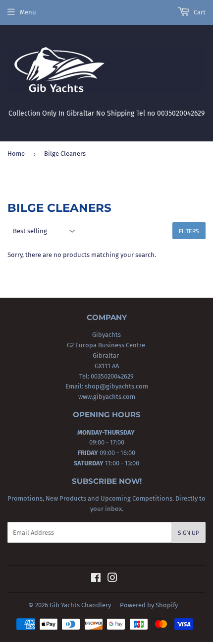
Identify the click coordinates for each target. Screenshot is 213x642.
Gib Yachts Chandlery (80, 605)
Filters (189, 231)
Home (16, 153)
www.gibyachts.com (106, 396)
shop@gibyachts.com (115, 386)
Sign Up (188, 532)
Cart (199, 12)
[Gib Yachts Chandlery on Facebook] (96, 579)
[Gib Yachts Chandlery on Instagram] (112, 579)
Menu (28, 12)
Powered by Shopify (149, 605)
